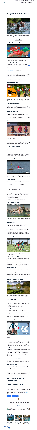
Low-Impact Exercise (10, 70)
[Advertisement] (18, 8)
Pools (25, 2)
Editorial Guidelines (24, 0)
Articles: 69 (18, 405)
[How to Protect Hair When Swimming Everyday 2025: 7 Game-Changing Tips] (18, 418)
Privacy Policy (17, 0)
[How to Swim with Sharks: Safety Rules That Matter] (10, 418)
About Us (31, 0)
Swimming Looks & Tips (15, 16)
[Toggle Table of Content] (21, 39)
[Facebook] (8, 396)
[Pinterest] (13, 396)
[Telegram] (15, 396)
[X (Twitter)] (10, 396)
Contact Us (28, 0)
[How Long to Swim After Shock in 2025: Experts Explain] (26, 418)
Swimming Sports (30, 2)
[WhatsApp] (17, 396)
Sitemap (33, 0)
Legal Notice (20, 0)
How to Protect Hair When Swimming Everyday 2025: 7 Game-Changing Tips (18, 423)
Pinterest (27, 392)
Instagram (24, 392)
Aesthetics (22, 2)
